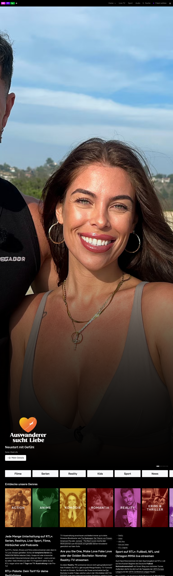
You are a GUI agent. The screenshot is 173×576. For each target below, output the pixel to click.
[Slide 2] (160, 466)
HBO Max (121, 541)
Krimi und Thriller (123, 544)
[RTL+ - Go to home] (9, 3)
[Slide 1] (157, 466)
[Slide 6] (166, 466)
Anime (120, 538)
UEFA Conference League (139, 572)
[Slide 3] (161, 466)
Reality (120, 535)
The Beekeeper (87, 538)
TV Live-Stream (11, 553)
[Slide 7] (167, 466)
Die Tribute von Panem (103, 538)
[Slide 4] (163, 466)
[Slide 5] (164, 466)
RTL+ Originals (123, 547)
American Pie (65, 541)
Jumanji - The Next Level (86, 541)
